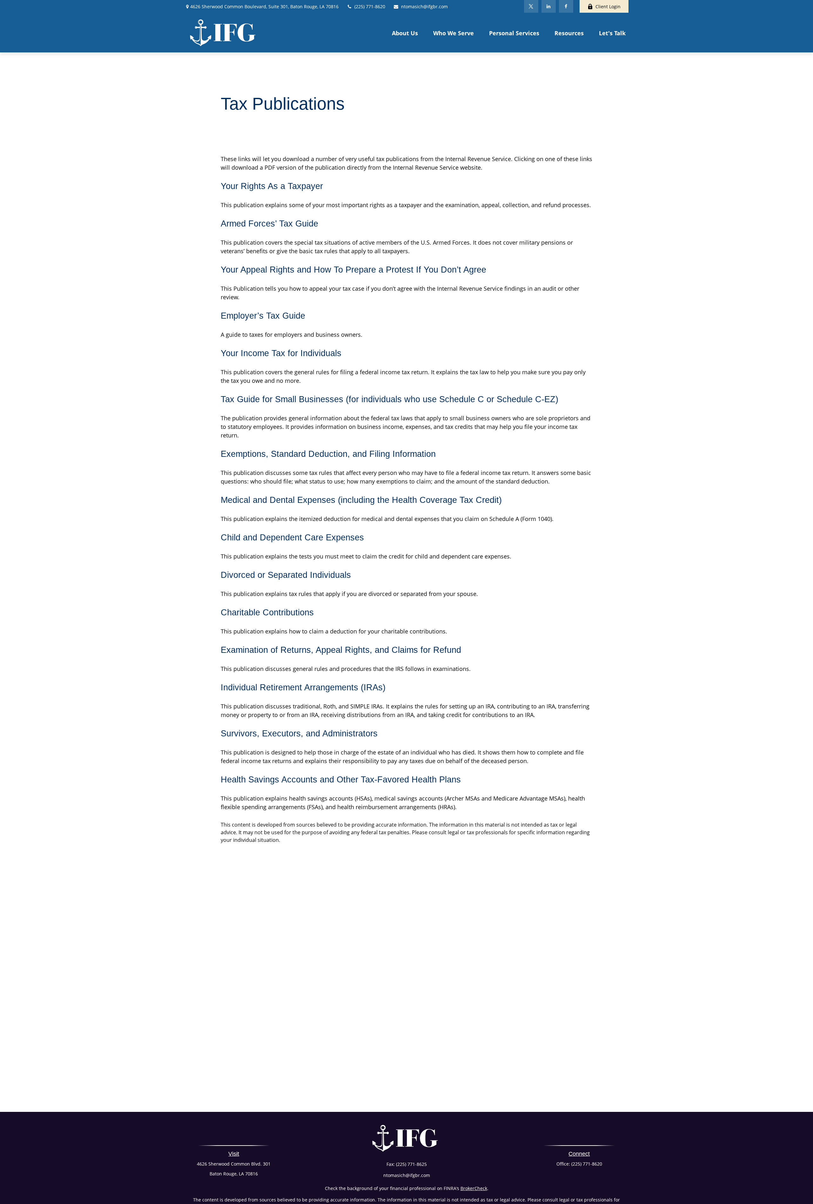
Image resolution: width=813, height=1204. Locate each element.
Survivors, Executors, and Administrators (299, 733)
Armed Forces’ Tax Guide (269, 223)
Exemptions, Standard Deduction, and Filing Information (328, 454)
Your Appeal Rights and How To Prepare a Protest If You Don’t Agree (353, 269)
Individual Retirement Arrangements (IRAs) (303, 687)
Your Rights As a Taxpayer (272, 186)
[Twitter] (531, 6)
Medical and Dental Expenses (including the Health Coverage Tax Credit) (361, 500)
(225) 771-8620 (369, 6)
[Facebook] (566, 6)
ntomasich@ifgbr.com (424, 6)
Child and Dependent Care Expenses (292, 537)
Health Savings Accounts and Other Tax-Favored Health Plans (341, 779)
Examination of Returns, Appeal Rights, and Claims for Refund (341, 650)
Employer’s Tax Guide (263, 316)
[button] (405, 33)
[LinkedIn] (548, 6)
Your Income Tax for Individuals (281, 353)
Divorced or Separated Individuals (286, 575)
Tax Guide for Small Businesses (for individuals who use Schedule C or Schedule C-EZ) (389, 399)
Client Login (608, 6)
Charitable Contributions (267, 612)
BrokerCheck (473, 1188)
